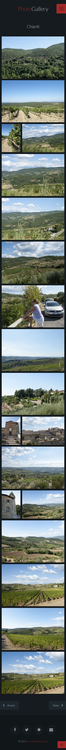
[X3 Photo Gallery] (39, 730)
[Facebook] (15, 730)
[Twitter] (27, 730)
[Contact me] (51, 730)
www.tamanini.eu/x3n (37, 741)
